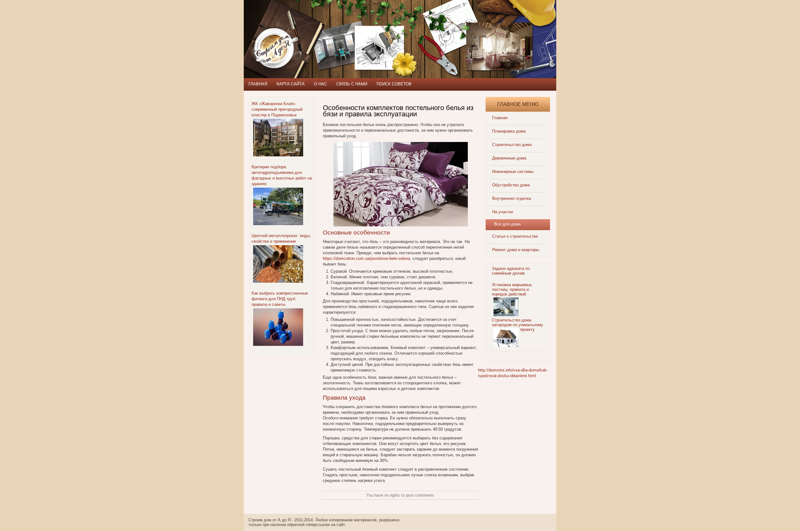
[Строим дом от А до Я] (310, 28)
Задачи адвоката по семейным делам (511, 271)
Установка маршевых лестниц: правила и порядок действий (512, 289)
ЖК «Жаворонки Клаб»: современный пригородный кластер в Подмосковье (277, 109)
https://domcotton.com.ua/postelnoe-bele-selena (366, 258)
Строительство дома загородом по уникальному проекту (517, 325)
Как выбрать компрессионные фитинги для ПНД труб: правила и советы (280, 299)
